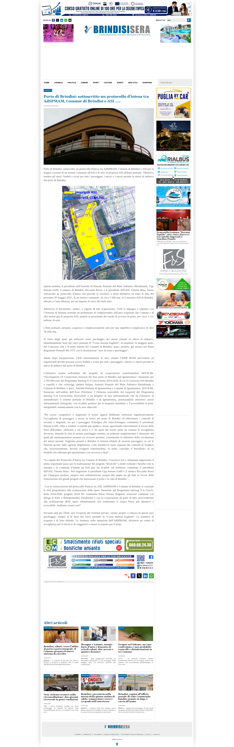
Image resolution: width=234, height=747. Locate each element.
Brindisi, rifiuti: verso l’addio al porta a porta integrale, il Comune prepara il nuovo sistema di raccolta (61, 650)
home (46, 82)
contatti (156, 734)
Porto (49, 582)
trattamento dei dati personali (132, 734)
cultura (108, 82)
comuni (84, 82)
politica (72, 82)
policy (148, 734)
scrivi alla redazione (111, 734)
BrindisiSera (48, 90)
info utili (133, 82)
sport (96, 82)
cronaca (58, 82)
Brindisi (54, 582)
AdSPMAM (59, 582)
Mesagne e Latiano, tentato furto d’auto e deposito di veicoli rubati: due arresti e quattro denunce (97, 648)
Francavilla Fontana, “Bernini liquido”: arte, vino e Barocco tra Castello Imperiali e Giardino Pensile (173, 235)
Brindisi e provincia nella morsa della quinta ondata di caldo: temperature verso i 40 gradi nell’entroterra (98, 698)
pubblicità (87, 734)
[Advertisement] (117, 61)
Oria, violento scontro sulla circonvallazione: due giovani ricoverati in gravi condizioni (61, 697)
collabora (97, 734)
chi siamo (77, 734)
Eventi (120, 82)
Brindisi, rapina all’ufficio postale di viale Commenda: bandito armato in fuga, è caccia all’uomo (134, 698)
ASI (63, 582)
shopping (147, 82)
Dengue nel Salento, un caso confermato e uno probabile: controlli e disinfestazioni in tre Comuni (135, 648)
